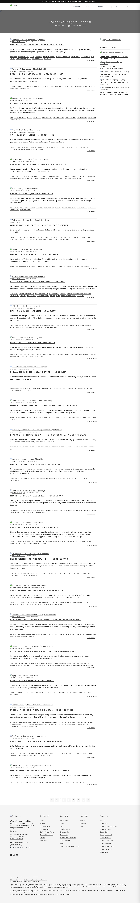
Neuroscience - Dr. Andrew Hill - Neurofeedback (39, 559)
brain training (82, 208)
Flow (12, 693)
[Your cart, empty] (127, 6)
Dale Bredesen (22, 636)
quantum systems (69, 178)
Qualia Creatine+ (105, 843)
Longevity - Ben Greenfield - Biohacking (34, 254)
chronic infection (65, 602)
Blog (81, 826)
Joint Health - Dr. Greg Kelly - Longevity (114, 83)
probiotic (13, 57)
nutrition (62, 266)
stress (76, 237)
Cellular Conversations (80, 663)
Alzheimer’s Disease (24, 634)
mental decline (75, 634)
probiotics (72, 753)
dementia (13, 634)
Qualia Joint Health (106, 835)
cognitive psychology (80, 602)
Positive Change (28, 724)
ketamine (79, 147)
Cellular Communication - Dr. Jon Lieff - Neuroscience (43, 651)
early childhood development (40, 755)
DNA (80, 478)
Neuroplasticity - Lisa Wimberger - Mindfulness (111, 67)
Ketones (13, 86)
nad (11, 325)
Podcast (82, 820)
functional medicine (63, 57)
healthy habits (82, 118)
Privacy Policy (44, 829)
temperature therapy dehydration (79, 294)
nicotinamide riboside (35, 325)
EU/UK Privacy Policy (47, 832)
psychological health (18, 604)
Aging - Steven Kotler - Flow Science (32, 680)
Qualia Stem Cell (105, 838)
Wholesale (43, 841)
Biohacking (14, 266)
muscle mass (31, 296)
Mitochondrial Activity (18, 665)
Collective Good (55, 724)
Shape (20, 237)
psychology (42, 147)
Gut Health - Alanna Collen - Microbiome (35, 527)
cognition (60, 147)
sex (30, 388)
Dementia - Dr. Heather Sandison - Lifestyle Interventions (45, 620)
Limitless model (25, 210)
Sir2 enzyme (61, 325)
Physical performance (26, 294)
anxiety (70, 573)
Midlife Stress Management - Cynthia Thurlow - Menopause (114, 93)
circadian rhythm (67, 447)
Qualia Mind (104, 823)
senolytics (53, 478)
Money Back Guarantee (68, 838)
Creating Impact (83, 724)
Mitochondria (15, 418)
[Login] (122, 6)
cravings (83, 237)
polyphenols (85, 57)
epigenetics (75, 57)
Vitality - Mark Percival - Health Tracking (35, 103)
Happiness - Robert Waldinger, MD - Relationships (114, 57)
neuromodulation (16, 575)
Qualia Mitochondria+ (107, 846)
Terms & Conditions (46, 835)
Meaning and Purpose (85, 722)
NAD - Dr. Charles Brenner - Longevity (33, 311)
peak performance (65, 510)
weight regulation (39, 544)
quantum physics (41, 178)
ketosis (47, 86)
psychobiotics (62, 753)
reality (24, 176)
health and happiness (70, 542)
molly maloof (49, 418)
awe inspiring (70, 147)
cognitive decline (58, 634)
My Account (64, 820)
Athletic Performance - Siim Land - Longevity (37, 282)
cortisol (23, 239)
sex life (52, 388)
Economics (23, 722)
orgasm (70, 388)
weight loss (37, 237)
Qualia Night (104, 852)
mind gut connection (84, 753)
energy (12, 327)
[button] (117, 6)
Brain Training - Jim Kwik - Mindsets (31, 193)
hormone (28, 390)
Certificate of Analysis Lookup (70, 846)
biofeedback (37, 573)
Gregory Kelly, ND (18, 42)
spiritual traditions (55, 178)
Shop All (102, 820)
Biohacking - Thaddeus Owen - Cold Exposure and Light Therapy (48, 435)
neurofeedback (26, 573)
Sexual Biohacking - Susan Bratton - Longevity (38, 372)
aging (32, 57)
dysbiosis (47, 59)
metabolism (69, 86)
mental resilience (52, 510)
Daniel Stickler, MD (18, 71)
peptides (27, 478)
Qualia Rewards (65, 841)
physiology (51, 147)
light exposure (34, 447)
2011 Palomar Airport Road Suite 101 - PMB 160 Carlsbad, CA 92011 (19, 836)
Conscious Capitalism (49, 722)
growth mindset (39, 510)
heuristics (31, 239)
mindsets (39, 208)
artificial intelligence (70, 176)
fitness (12, 120)
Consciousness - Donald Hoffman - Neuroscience (39, 164)
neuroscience (33, 176)
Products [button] (77, 7)
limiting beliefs (49, 208)
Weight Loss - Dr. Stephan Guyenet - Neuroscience (39, 770)
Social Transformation (30, 726)
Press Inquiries (45, 826)
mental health (41, 512)
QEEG (79, 573)
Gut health (22, 753)
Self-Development (41, 724)
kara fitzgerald (37, 59)
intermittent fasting (23, 59)
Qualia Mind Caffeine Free (108, 826)
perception (22, 178)
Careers (42, 838)
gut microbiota (50, 753)
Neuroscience (15, 147)
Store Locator (64, 832)
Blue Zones (74, 693)
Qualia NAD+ (104, 832)
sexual (58, 388)
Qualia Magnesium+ (106, 849)
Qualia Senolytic (105, 829)
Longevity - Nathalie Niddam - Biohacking (35, 464)
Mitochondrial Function (63, 665)
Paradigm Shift (15, 726)
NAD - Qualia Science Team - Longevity (32, 342)
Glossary (83, 823)
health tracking (20, 118)
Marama (31, 636)
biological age (23, 57)
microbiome (79, 388)
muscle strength (43, 296)
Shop (111, 7)
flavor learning (42, 239)
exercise (23, 88)
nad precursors (50, 325)
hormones (83, 447)
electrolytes (54, 294)
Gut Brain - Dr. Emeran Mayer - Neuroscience (37, 741)
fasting (29, 88)
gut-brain (30, 753)
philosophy (43, 176)
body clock (53, 239)
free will (30, 178)
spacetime (13, 178)
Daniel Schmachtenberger (21, 587)
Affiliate (42, 823)
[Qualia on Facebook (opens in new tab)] (11, 855)
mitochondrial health (83, 325)
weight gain (28, 237)
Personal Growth (34, 722)
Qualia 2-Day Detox (106, 841)
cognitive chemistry (25, 602)
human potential (26, 510)
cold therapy (46, 447)
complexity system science (58, 237)
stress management (28, 512)
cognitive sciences (55, 176)
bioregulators (72, 478)
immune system (15, 544)
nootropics (14, 210)
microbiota (22, 542)
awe (28, 147)
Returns (62, 843)
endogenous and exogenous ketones (30, 86)
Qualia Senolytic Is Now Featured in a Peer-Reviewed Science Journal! (68, 2)
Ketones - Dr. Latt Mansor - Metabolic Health (37, 74)
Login (62, 823)
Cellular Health (34, 663)
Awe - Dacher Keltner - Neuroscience (32, 135)
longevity (38, 57)
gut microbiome (63, 239)
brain (79, 178)
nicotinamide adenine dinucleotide (37, 327)
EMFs (11, 449)
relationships (47, 118)
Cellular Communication (19, 663)
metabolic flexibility (81, 86)
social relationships (68, 296)
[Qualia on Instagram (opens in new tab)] (14, 855)
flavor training (76, 782)
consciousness (15, 176)
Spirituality (14, 722)
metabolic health (57, 86)
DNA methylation (49, 57)
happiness (13, 149)
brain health (14, 88)
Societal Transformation (67, 722)
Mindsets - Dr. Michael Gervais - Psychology (36, 496)
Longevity (49, 663)
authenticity (77, 510)
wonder (33, 147)
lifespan (23, 296)
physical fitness (63, 693)
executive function (69, 208)
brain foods (92, 208)
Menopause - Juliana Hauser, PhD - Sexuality (113, 75)
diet (26, 782)
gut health (37, 118)
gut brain (13, 420)
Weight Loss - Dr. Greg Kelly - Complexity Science (39, 225)
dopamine (66, 782)
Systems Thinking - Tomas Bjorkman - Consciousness (41, 710)
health (29, 118)
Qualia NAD (20, 327)
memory (58, 208)
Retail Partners (65, 829)
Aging (43, 663)
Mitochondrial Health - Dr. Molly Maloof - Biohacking (43, 405)
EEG (75, 573)
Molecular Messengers (63, 663)
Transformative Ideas (69, 724)
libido (64, 388)
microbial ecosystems (53, 542)
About (42, 820)
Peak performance (41, 294)
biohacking (37, 388)
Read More (91, 60)
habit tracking (70, 118)
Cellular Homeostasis (35, 665)
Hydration (14, 294)
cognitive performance (41, 602)
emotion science (37, 149)
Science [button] (90, 7)
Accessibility (64, 835)
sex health (24, 388)
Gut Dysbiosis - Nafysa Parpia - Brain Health (36, 590)
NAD (11, 118)
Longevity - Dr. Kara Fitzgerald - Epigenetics (37, 45)
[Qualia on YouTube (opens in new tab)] (17, 855)
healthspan (85, 266)
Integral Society (16, 724)
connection (92, 118)
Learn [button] (100, 7)
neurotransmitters (17, 390)
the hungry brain (45, 782)
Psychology (14, 510)
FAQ (61, 826)
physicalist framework (87, 176)
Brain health (14, 208)
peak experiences (24, 149)
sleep (18, 120)
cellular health (58, 118)
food (85, 782)
